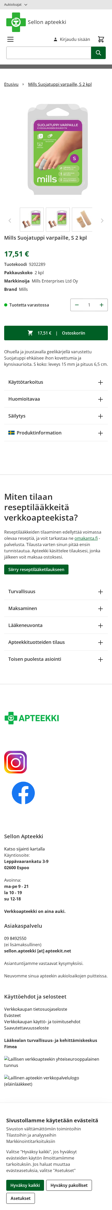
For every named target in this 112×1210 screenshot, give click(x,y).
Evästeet (12, 1015)
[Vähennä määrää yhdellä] (76, 305)
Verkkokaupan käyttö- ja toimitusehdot (42, 1022)
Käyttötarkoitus (25, 382)
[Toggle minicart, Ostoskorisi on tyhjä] (101, 39)
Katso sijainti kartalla (24, 849)
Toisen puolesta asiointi (34, 659)
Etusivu (11, 84)
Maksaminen (22, 608)
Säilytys (17, 416)
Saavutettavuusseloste (26, 1028)
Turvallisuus (21, 591)
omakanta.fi (86, 538)
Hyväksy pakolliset (69, 1185)
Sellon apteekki (47, 21)
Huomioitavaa (24, 399)
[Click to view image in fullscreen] (56, 149)
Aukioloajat (13, 4)
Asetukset (20, 1198)
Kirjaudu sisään (75, 39)
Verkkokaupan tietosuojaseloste (35, 1009)
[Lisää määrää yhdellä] (101, 305)
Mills (23, 289)
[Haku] (98, 53)
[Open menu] (10, 39)
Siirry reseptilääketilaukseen (36, 569)
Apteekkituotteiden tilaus (36, 642)
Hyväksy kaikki (25, 1185)
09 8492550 (16, 938)
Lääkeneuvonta (25, 625)
